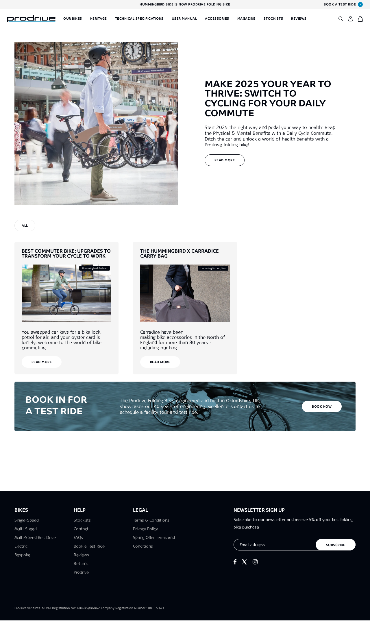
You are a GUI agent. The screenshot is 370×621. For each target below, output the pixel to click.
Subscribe (335, 545)
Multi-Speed (25, 528)
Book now (322, 406)
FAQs (78, 537)
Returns (81, 563)
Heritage (98, 18)
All (25, 225)
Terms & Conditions (151, 520)
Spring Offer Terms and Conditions (154, 541)
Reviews (299, 18)
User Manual (184, 18)
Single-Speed (26, 520)
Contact (81, 528)
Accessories (217, 18)
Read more (224, 160)
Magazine (246, 18)
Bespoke (22, 554)
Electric (20, 546)
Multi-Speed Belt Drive (35, 537)
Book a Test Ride (89, 546)
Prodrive (81, 572)
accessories (182, 339)
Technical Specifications (139, 18)
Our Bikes (72, 18)
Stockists (273, 18)
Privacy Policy (145, 528)
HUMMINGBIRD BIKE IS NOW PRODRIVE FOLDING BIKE (185, 4)
